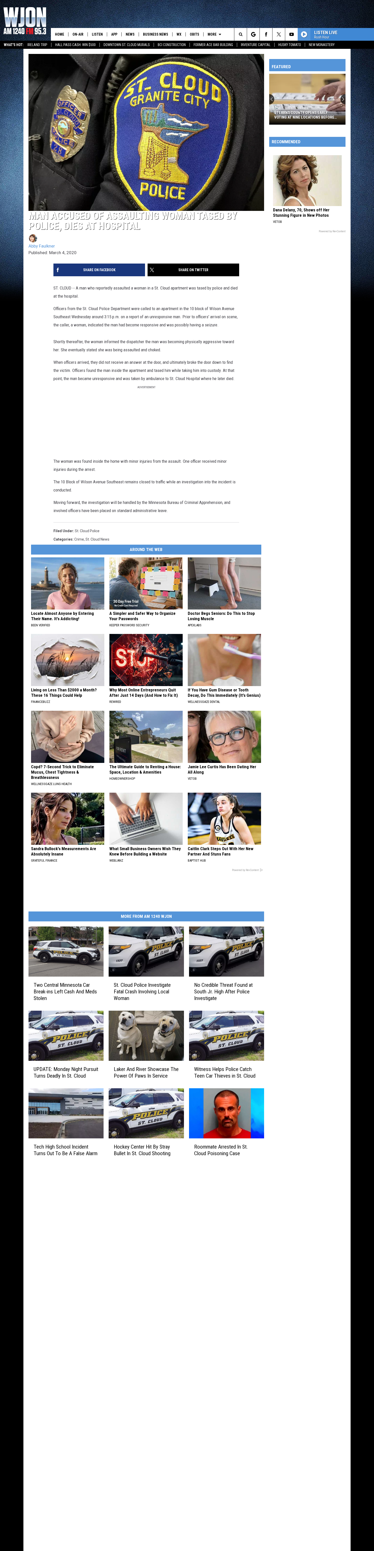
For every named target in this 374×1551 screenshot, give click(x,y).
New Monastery (322, 45)
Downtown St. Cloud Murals (127, 45)
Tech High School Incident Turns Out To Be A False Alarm (65, 1149)
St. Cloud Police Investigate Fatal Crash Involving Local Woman (142, 991)
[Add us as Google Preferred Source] (253, 34)
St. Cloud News (97, 539)
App (114, 34)
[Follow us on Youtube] (291, 34)
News (130, 34)
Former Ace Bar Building (213, 45)
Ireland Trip (37, 45)
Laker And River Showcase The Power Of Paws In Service (146, 1072)
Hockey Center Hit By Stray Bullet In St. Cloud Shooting (142, 1149)
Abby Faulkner (41, 246)
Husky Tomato (289, 45)
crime (79, 539)
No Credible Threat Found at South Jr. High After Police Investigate (223, 991)
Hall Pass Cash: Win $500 (75, 45)
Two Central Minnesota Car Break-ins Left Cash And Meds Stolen (65, 991)
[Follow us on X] (278, 34)
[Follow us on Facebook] (266, 34)
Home (59, 34)
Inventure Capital (255, 45)
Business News (155, 34)
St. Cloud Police (87, 531)
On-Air (78, 34)
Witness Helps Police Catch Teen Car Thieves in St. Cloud (224, 1072)
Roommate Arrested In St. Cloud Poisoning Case (221, 1150)
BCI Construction (172, 45)
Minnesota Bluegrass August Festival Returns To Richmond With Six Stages (307, 115)
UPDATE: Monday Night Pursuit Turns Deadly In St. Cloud (66, 1072)
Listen (97, 34)
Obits (194, 34)
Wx (179, 34)
